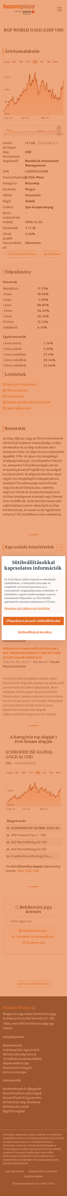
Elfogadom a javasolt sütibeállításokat (33, 621)
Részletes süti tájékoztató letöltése (27, 608)
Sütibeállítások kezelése (35, 632)
